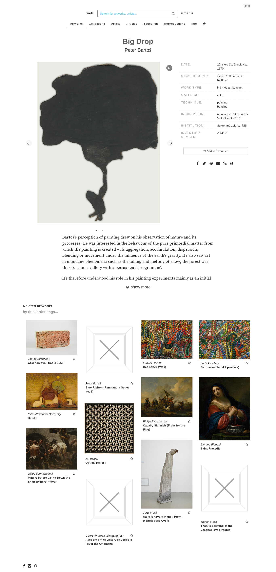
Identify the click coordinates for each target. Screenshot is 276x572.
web (89, 13)
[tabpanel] (99, 143)
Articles (131, 23)
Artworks (76, 23)
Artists (115, 23)
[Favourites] (204, 24)
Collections (97, 23)
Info (194, 23)
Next (170, 143)
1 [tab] (97, 230)
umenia (187, 13)
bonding (222, 106)
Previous (29, 143)
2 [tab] (103, 230)
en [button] (247, 6)
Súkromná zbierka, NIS (232, 125)
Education (150, 23)
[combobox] (137, 13)
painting (222, 102)
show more (140, 287)
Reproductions (174, 23)
